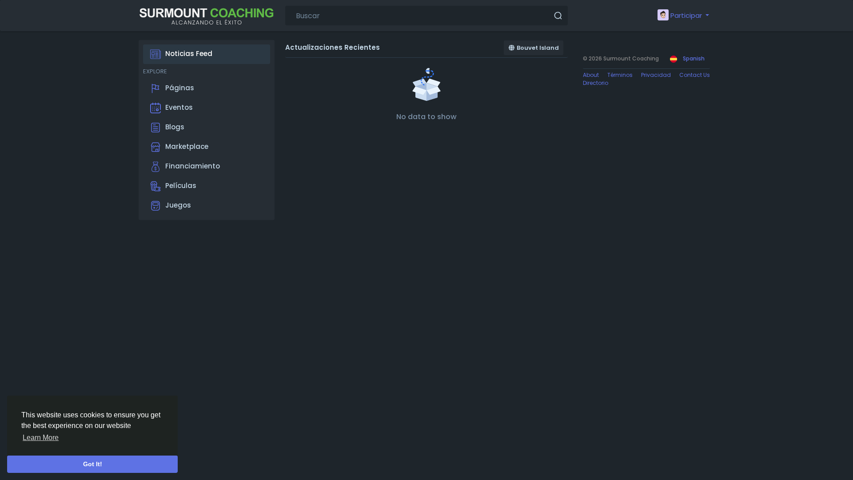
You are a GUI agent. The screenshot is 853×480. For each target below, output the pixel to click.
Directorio (595, 83)
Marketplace (186, 146)
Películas (180, 185)
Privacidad (656, 75)
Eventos (179, 107)
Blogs (174, 127)
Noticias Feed (188, 53)
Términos (620, 75)
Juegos (178, 205)
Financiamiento (192, 166)
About (591, 75)
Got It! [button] (92, 464)
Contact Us (694, 75)
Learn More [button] (41, 437)
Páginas (179, 87)
